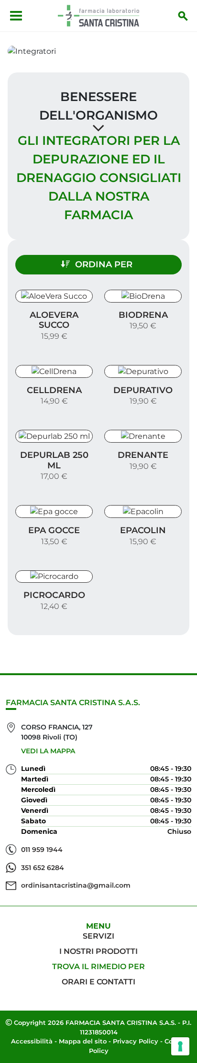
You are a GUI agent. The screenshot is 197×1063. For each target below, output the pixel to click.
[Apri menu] (16, 16)
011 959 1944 (42, 849)
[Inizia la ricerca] (183, 16)
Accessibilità (32, 1041)
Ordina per (103, 264)
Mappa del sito (83, 1041)
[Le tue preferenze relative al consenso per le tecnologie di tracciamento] (180, 1046)
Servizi (98, 936)
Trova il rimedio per (98, 966)
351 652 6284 (42, 867)
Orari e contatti (98, 981)
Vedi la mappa (48, 751)
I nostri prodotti (98, 951)
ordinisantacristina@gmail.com (76, 885)
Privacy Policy (135, 1041)
